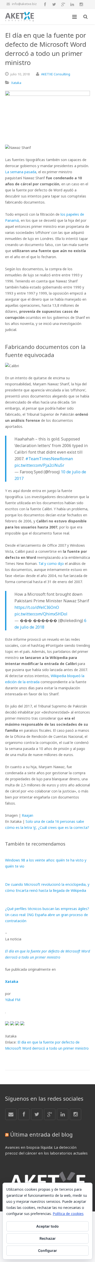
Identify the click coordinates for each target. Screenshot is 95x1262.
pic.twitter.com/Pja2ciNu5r (39, 465)
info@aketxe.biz (24, 4)
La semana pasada (20, 171)
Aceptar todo (47, 1226)
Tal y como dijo (51, 563)
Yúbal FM (12, 999)
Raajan (27, 815)
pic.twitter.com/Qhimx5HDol (40, 614)
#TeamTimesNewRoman (49, 458)
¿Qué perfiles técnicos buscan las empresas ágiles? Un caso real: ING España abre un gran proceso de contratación (47, 914)
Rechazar (48, 1238)
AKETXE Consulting (55, 74)
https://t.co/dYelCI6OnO (36, 607)
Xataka (16, 82)
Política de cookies (68, 1213)
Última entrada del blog (41, 1134)
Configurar (47, 1250)
